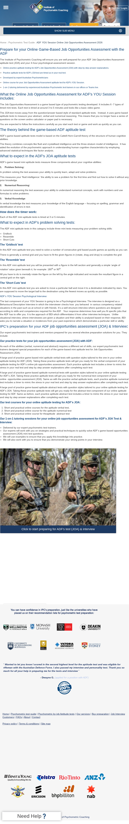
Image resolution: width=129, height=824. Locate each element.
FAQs (19, 717)
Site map (45, 723)
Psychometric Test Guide (21, 42)
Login (119, 8)
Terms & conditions (29, 723)
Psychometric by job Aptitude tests (56, 714)
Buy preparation (100, 714)
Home (3, 42)
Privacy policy (10, 723)
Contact (36, 717)
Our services (83, 714)
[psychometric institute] (50, 13)
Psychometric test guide (23, 714)
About (27, 717)
